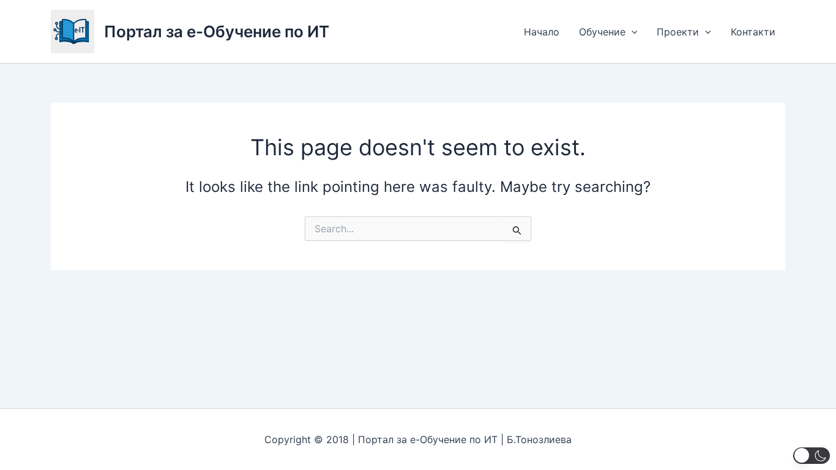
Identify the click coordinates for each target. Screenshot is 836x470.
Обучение (602, 32)
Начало (541, 32)
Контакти (753, 32)
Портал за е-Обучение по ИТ (216, 31)
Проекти (678, 32)
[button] (631, 32)
